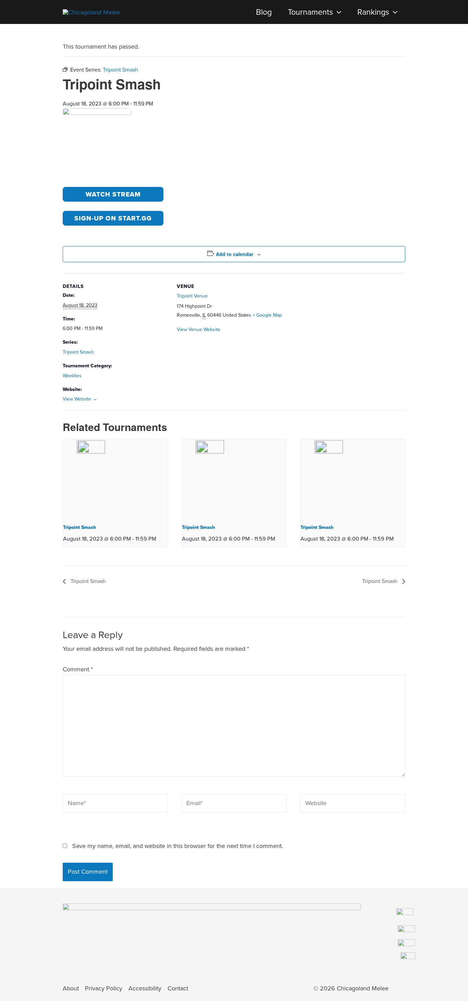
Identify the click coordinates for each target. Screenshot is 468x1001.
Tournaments (310, 12)
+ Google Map (267, 315)
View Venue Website (198, 329)
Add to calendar (234, 254)
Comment (78, 669)
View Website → (80, 399)
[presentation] (337, 12)
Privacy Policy (103, 988)
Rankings (373, 12)
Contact (178, 988)
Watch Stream (113, 194)
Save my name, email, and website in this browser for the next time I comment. (177, 845)
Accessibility (144, 988)
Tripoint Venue (192, 296)
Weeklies (72, 375)
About (71, 988)
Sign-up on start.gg (113, 218)
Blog (264, 12)
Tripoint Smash (78, 352)
